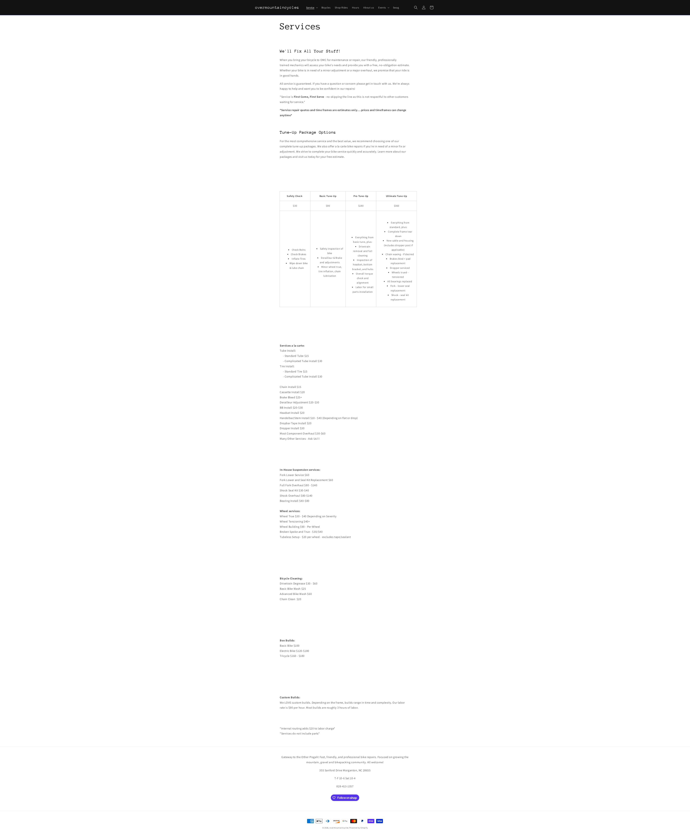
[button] (311, 7)
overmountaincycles (339, 827)
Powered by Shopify (358, 827)
